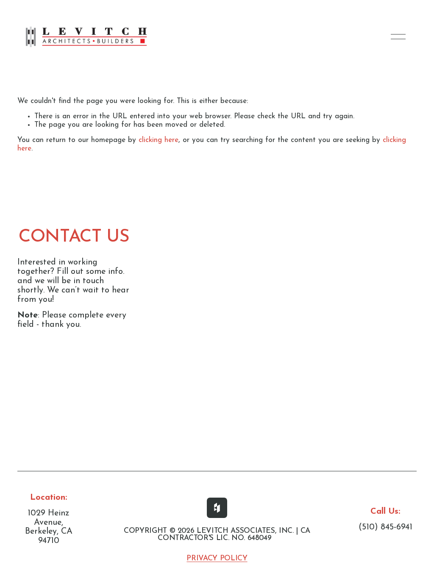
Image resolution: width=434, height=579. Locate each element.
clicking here (158, 140)
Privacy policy (216, 558)
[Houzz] (217, 508)
